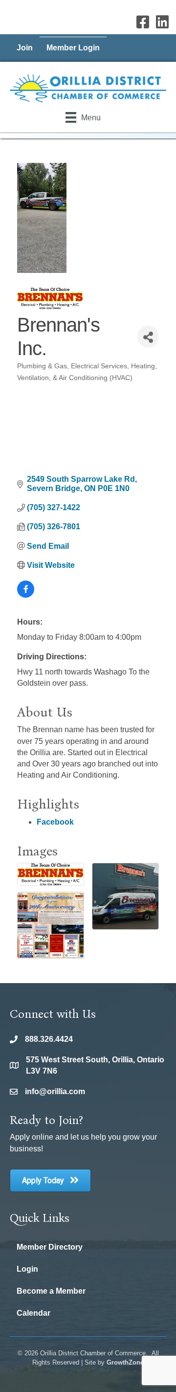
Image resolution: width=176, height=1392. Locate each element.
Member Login (73, 48)
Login (27, 1269)
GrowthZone (125, 1362)
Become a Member (51, 1291)
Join (25, 48)
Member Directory (50, 1247)
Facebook (55, 822)
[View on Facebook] (25, 595)
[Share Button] (148, 337)
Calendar (33, 1313)
